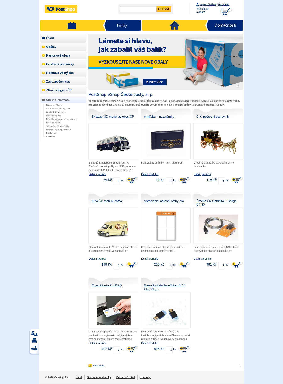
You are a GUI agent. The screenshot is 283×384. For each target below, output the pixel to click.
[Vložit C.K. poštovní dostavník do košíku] (236, 180)
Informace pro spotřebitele (58, 130)
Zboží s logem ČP (59, 90)
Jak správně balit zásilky (57, 126)
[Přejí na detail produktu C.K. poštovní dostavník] (218, 141)
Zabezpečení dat (58, 81)
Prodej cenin (52, 133)
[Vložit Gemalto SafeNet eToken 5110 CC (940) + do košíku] (184, 349)
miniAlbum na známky (159, 116)
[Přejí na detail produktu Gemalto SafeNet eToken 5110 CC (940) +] (166, 312)
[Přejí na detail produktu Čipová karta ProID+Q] (113, 310)
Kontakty (50, 137)
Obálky (51, 46)
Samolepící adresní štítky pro (164, 201)
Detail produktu (97, 174)
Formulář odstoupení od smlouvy (61, 119)
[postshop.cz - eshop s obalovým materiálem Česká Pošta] (61, 8)
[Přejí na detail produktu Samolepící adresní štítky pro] (166, 226)
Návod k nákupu (54, 105)
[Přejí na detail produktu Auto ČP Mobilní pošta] (113, 228)
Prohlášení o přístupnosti (58, 108)
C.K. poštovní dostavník (212, 116)
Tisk (35, 334)
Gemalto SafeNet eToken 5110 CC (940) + (164, 287)
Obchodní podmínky (56, 112)
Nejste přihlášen (208, 4)
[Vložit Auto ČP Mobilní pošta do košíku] (131, 264)
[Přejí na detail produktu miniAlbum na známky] (166, 141)
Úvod (50, 38)
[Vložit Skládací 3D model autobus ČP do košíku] (131, 180)
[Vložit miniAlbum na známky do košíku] (184, 180)
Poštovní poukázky (60, 64)
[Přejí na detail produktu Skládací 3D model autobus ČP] (113, 141)
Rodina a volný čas (60, 73)
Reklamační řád (53, 115)
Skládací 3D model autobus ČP (113, 116)
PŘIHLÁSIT (223, 4)
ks (122, 180)
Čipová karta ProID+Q (107, 285)
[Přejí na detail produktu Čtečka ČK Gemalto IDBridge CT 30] (218, 228)
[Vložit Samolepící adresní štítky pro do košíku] (184, 264)
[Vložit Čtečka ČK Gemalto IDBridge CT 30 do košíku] (236, 264)
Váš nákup (202, 10)
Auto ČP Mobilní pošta (107, 201)
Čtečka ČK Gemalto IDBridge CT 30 (216, 202)
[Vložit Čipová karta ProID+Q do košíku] (131, 349)
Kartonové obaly (58, 55)
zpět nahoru (99, 365)
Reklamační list (53, 123)
